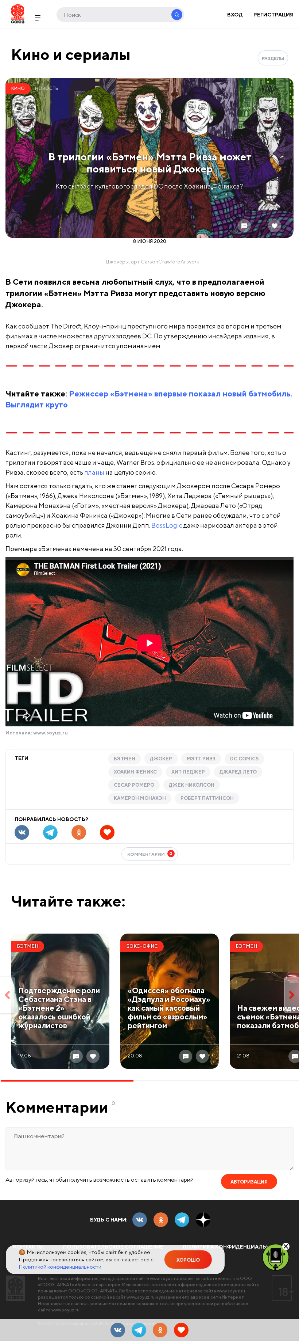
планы (94, 472)
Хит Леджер (188, 772)
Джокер (161, 758)
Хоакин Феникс (135, 772)
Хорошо (188, 1260)
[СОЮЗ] (15, 1288)
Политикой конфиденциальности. (60, 1267)
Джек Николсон (191, 785)
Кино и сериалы (71, 54)
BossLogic (166, 525)
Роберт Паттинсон (207, 798)
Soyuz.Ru (17, 13)
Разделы (273, 58)
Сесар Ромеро (134, 785)
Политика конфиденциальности (234, 1247)
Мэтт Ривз (201, 758)
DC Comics (244, 758)
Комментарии (150, 854)
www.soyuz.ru (50, 733)
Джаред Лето (238, 772)
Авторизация (249, 1182)
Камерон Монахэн (140, 798)
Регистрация (273, 15)
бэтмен (124, 758)
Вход (235, 15)
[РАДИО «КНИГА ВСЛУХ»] (275, 1256)
